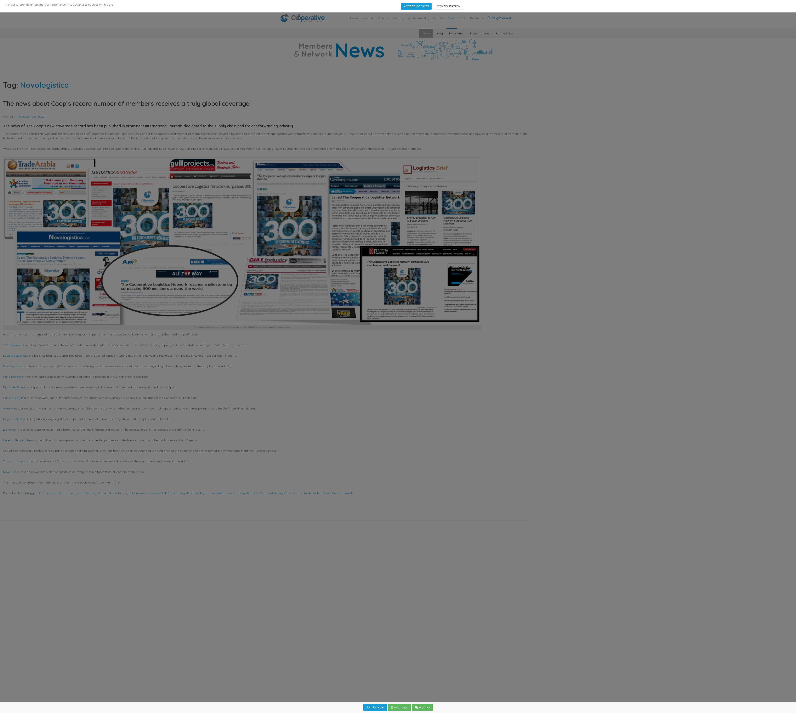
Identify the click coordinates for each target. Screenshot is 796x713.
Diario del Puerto (14, 387)
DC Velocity (11, 429)
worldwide (346, 493)
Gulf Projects (12, 377)
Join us (383, 18)
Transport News (14, 461)
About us (368, 18)
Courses (438, 18)
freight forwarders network (140, 493)
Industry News (479, 33)
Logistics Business (15, 355)
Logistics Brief (12, 419)
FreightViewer (500, 18)
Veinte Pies (330, 493)
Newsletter (456, 33)
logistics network (211, 493)
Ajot (61, 493)
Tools (462, 18)
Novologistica (12, 366)
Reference (477, 18)
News (451, 18)
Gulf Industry (11, 398)
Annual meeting (418, 18)
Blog (440, 33)
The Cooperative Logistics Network (278, 493)
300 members (47, 493)
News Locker (12, 472)
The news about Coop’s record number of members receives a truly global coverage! (127, 103)
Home (354, 18)
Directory (398, 18)
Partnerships (504, 33)
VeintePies (10, 408)
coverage (72, 493)
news (228, 493)
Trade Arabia (12, 345)
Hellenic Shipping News (19, 440)
